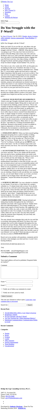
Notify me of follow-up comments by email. (17, 289)
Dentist (24, 36)
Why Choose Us (10, 10)
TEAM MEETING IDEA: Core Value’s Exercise (20, 313)
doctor (30, 36)
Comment (4, 265)
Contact (7, 16)
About (7, 7)
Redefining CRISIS (11, 315)
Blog (6, 14)
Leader (7, 339)
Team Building (29, 38)
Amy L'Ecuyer (7, 36)
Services (7, 8)
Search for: (4, 305)
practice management (17, 38)
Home (7, 5)
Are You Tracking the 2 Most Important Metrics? (20, 318)
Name (3, 281)
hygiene (34, 36)
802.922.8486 (10, 396)
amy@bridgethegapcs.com (13, 398)
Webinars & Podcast (11, 17)
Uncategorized (9, 346)
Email (3, 285)
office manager (5, 38)
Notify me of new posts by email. (13, 292)
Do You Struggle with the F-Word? (16, 316)
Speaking (8, 12)
